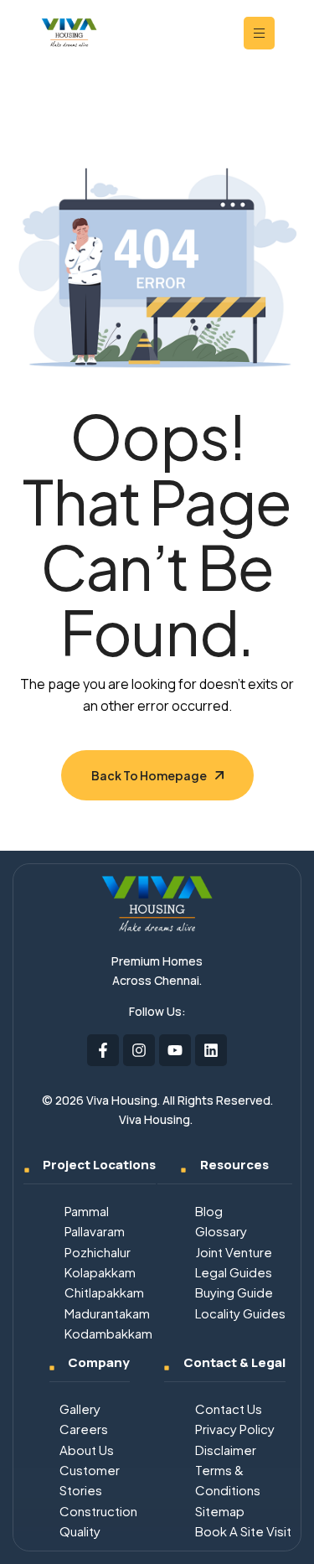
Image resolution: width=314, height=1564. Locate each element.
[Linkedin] (211, 1050)
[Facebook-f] (103, 1050)
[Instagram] (139, 1050)
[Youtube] (175, 1050)
